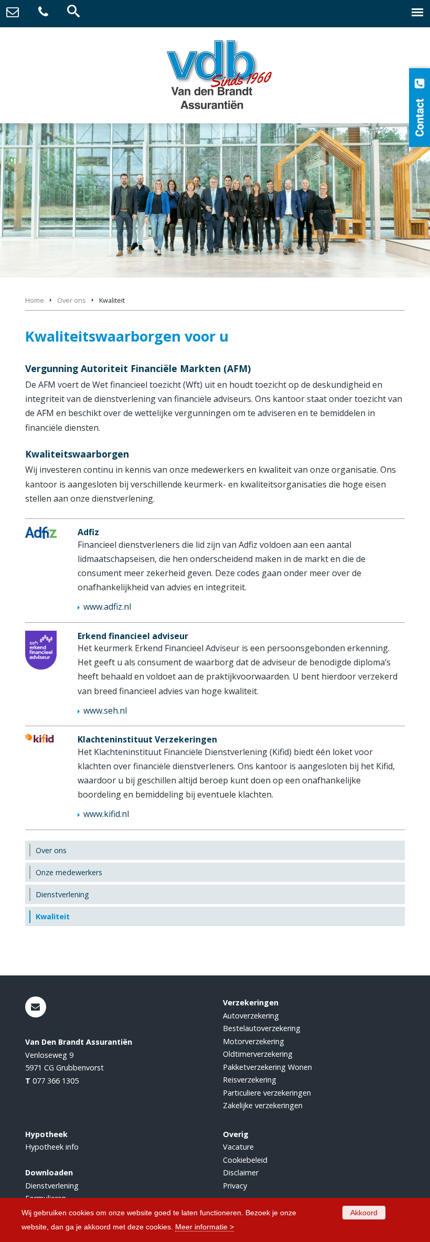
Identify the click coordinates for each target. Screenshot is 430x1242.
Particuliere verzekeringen (267, 1093)
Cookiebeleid (245, 1160)
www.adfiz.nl (107, 606)
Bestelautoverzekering (261, 1028)
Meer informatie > (204, 1227)
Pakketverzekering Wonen (267, 1067)
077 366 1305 (56, 1081)
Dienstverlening (52, 1186)
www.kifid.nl (106, 814)
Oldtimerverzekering (258, 1054)
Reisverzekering (249, 1080)
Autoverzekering (251, 1016)
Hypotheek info (52, 1147)
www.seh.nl (105, 710)
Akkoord (364, 1212)
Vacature (238, 1147)
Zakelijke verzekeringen (263, 1105)
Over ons (71, 300)
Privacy (235, 1186)
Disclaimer (241, 1172)
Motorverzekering (253, 1041)
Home (34, 300)
